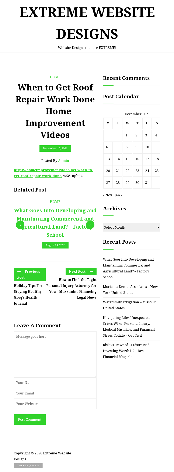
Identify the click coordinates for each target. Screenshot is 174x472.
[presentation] (20, 225)
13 (108, 159)
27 (108, 183)
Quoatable (33, 465)
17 (147, 159)
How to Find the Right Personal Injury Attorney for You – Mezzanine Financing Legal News (71, 289)
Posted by (55, 161)
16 (137, 159)
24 (147, 171)
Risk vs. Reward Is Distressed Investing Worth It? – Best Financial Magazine (126, 351)
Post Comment (29, 420)
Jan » (118, 195)
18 (157, 159)
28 (118, 183)
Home (55, 77)
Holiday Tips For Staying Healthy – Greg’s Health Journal (29, 294)
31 (147, 183)
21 (118, 171)
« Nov (107, 195)
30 (137, 183)
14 (118, 159)
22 (127, 171)
